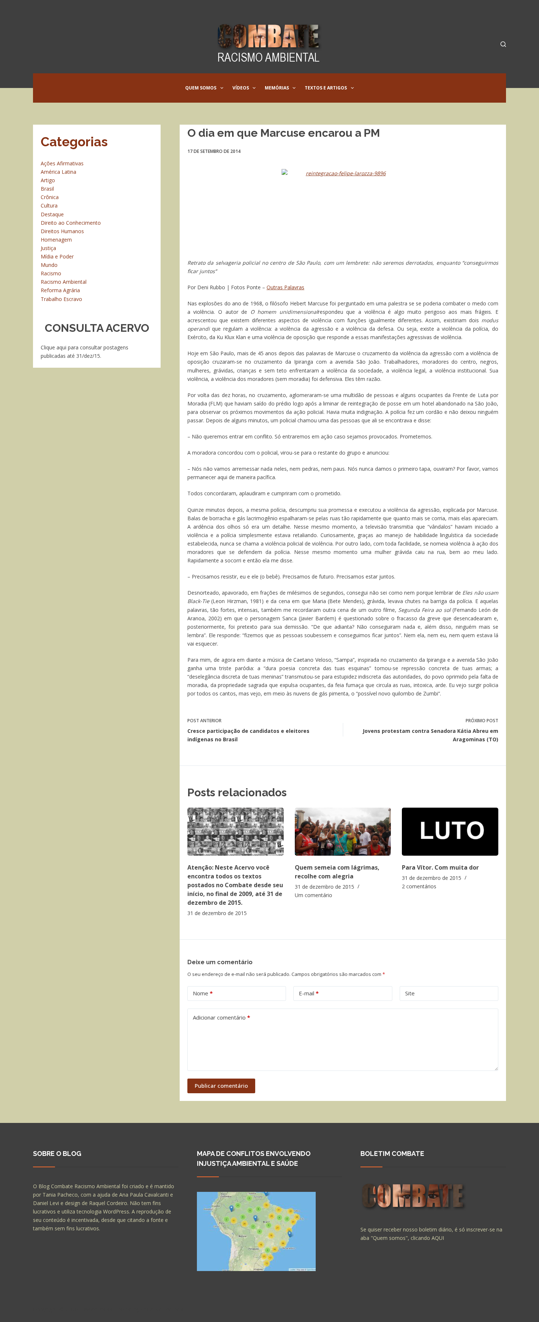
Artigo (48, 180)
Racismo (51, 273)
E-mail (309, 993)
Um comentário (313, 895)
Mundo (49, 264)
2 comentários (419, 886)
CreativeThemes (162, 1309)
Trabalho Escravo (61, 298)
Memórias (277, 88)
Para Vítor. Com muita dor (440, 867)
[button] (221, 88)
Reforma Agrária (60, 290)
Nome (203, 993)
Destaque (52, 214)
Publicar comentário (221, 1085)
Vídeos (240, 88)
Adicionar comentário (221, 1017)
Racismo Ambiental (64, 281)
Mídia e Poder (57, 256)
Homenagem (56, 239)
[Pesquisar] (503, 44)
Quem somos (200, 88)
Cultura (49, 205)
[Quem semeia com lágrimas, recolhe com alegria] (343, 832)
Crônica (50, 197)
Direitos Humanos (62, 231)
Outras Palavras (285, 287)
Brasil (47, 188)
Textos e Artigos (326, 88)
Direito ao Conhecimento (71, 222)
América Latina (58, 171)
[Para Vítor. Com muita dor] (450, 832)
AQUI (438, 1237)
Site (410, 993)
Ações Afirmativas (62, 163)
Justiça (48, 248)
